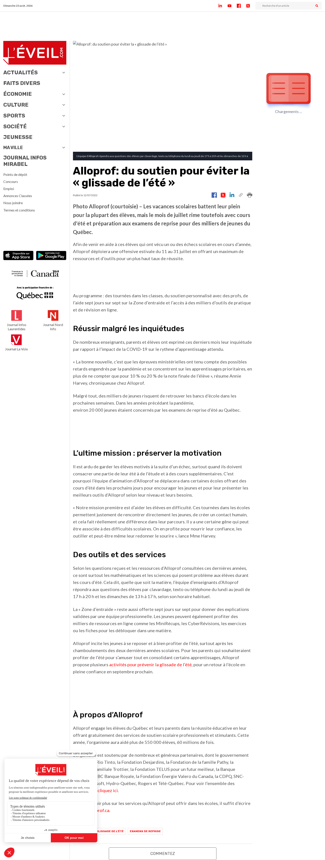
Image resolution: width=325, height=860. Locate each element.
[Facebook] (241, 6)
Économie (17, 94)
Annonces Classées (17, 196)
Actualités (20, 72)
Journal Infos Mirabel (25, 161)
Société (15, 126)
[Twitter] (250, 6)
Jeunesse (17, 137)
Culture (16, 105)
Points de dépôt (15, 174)
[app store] (18, 256)
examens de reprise (145, 831)
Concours (10, 181)
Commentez (162, 853)
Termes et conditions (19, 210)
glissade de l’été (110, 831)
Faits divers (21, 83)
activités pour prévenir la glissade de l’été (150, 664)
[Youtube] (232, 6)
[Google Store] (51, 256)
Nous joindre (13, 203)
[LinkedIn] (223, 6)
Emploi (8, 188)
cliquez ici (108, 790)
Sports (14, 116)
